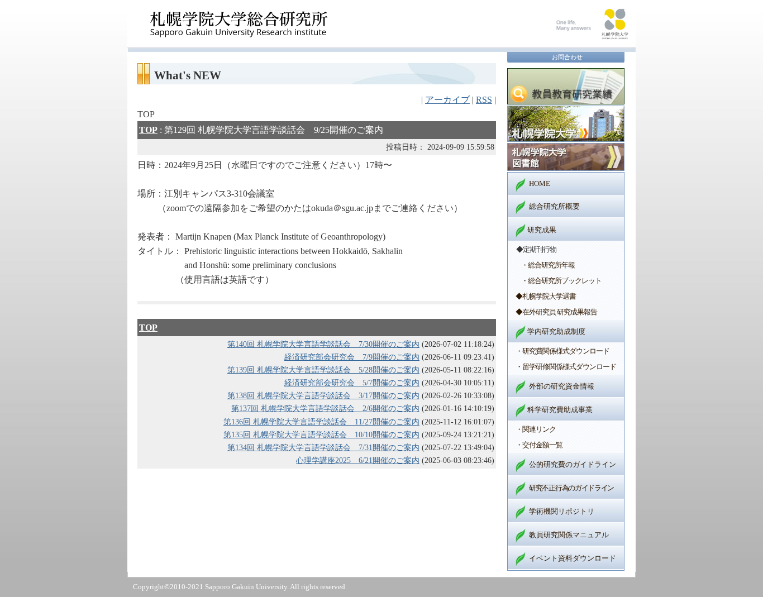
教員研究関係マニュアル (569, 535)
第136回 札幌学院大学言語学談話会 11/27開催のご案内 (321, 421)
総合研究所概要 (554, 206)
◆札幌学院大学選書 (546, 296)
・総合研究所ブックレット (561, 280)
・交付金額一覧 (539, 445)
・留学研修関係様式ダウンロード (566, 366)
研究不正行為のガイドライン (571, 488)
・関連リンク (536, 429)
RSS (484, 99)
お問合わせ (567, 57)
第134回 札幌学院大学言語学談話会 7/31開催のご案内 (323, 447)
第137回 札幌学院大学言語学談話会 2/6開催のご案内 (325, 408)
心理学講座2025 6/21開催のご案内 (357, 460)
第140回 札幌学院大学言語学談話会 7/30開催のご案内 (323, 344)
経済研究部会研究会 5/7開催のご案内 (351, 382)
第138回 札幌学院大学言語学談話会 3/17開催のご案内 (323, 395)
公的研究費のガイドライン (572, 464)
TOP (148, 130)
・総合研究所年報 (548, 265)
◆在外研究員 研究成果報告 (556, 312)
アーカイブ (447, 99)
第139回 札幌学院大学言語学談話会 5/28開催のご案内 (323, 369)
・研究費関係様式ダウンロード (562, 351)
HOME (539, 183)
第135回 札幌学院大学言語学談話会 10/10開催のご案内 (321, 434)
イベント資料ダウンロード (572, 558)
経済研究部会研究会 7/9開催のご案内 (351, 356)
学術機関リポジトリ (561, 511)
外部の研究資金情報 (561, 386)
